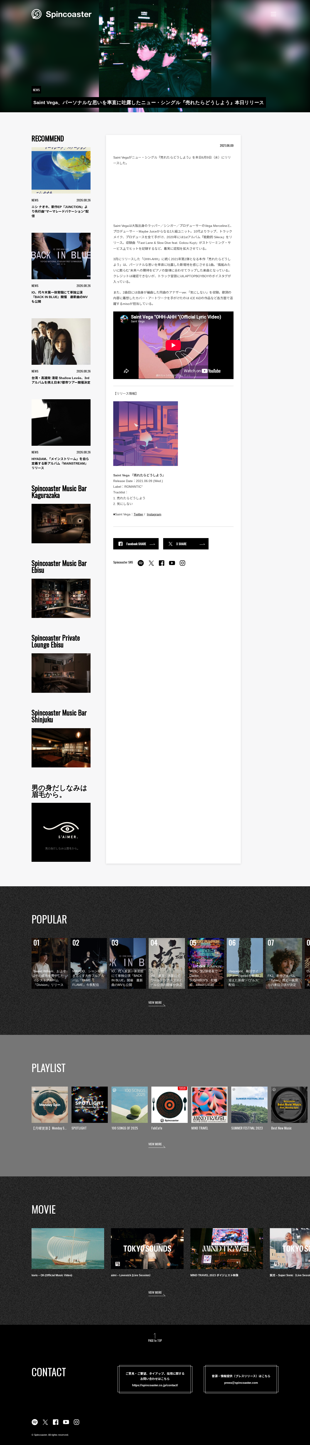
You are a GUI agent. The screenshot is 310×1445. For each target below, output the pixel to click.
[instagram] (182, 565)
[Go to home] (61, 13)
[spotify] (140, 565)
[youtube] (172, 565)
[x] (151, 565)
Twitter (138, 514)
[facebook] (161, 565)
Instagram (154, 514)
